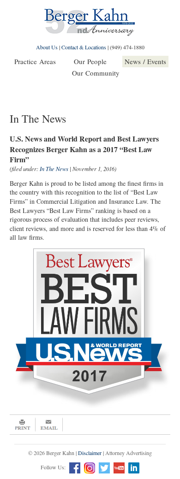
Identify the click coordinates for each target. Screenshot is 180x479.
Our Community (96, 72)
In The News (54, 168)
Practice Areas (35, 61)
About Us (47, 47)
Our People (90, 61)
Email (49, 424)
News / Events (145, 61)
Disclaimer (90, 452)
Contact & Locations (83, 47)
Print (23, 424)
